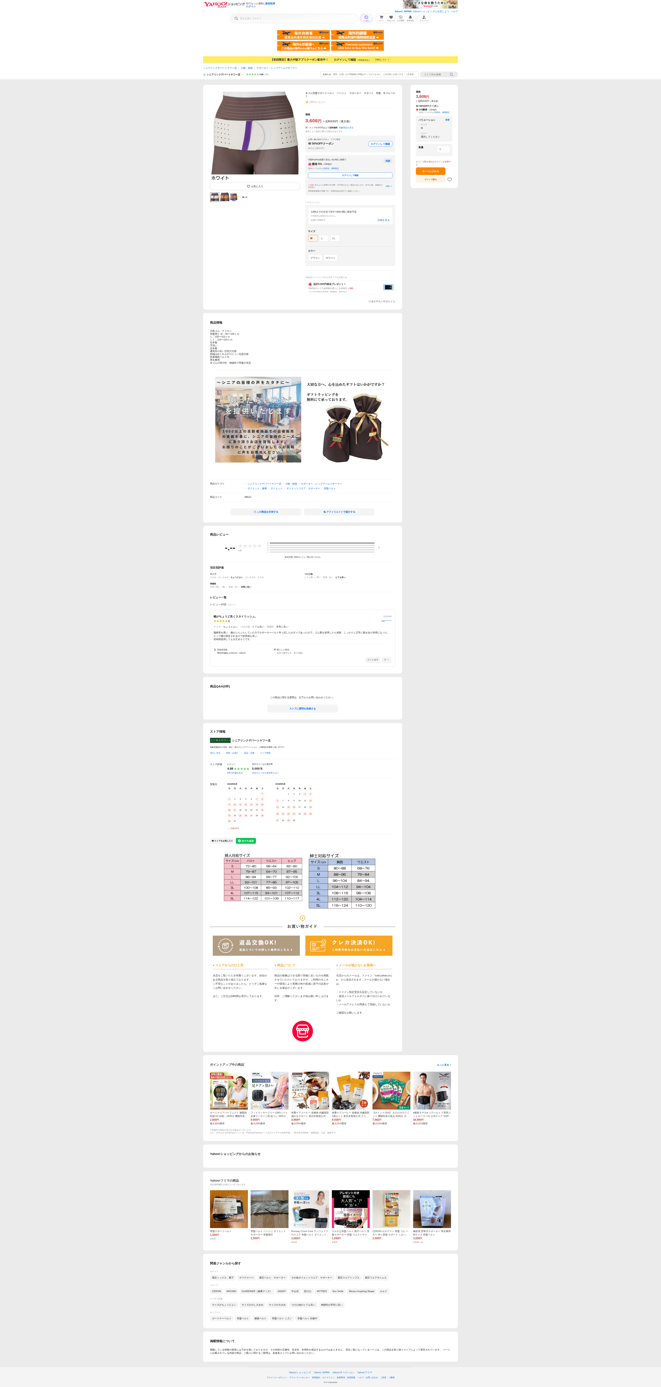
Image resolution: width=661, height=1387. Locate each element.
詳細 (388, 186)
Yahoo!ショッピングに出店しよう (431, 11)
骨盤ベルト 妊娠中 (307, 1318)
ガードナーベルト (221, 1318)
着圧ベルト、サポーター (272, 1277)
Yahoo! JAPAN (403, 11)
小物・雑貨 (247, 68)
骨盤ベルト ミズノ (282, 1318)
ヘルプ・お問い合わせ (367, 1377)
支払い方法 (215, 753)
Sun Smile (337, 1291)
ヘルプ (454, 11)
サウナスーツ (246, 1277)
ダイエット (277, 488)
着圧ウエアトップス (348, 1277)
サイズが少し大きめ (252, 1304)
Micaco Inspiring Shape (361, 1291)
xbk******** (386, 621)
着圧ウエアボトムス (376, 1277)
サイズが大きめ (277, 1304)
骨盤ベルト (330, 488)
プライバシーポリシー (276, 1377)
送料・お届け (232, 753)
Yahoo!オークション (343, 1372)
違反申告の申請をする (383, 301)
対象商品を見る (346, 127)
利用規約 (316, 1377)
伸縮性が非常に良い (332, 1304)
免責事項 (341, 1377)
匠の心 (307, 1291)
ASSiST (282, 1291)
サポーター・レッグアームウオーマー (276, 68)
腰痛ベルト (260, 1318)
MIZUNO (231, 1291)
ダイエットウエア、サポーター (303, 488)
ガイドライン (328, 1377)
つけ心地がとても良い (303, 1304)
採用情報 (351, 1377)
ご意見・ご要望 (387, 1377)
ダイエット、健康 (257, 488)
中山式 (295, 1291)
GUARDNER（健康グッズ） (257, 1291)
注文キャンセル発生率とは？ (265, 773)
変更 (447, 120)
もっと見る (443, 1064)
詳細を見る (384, 220)
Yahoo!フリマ (364, 1372)
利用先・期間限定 (331, 168)
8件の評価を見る (235, 773)
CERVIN (216, 1291)
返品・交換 (249, 753)
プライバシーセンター (299, 1377)
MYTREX (322, 1291)
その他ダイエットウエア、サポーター (311, 1277)
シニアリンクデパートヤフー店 (220, 68)
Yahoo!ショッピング (300, 1372)
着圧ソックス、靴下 (223, 1277)
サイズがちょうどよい (224, 1304)
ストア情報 (265, 753)
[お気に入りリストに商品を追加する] (449, 179)
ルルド (383, 1291)
